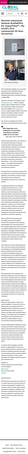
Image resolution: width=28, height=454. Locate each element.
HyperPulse (18, 109)
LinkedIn (3, 373)
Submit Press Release (8, 448)
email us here (5, 369)
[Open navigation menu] (2, 13)
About (7, 445)
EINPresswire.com (7, 102)
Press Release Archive (16, 445)
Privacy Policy (21, 451)
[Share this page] (26, 13)
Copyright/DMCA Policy (9, 451)
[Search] (18, 13)
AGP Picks (4, 2)
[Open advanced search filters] (22, 13)
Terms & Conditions (20, 448)
